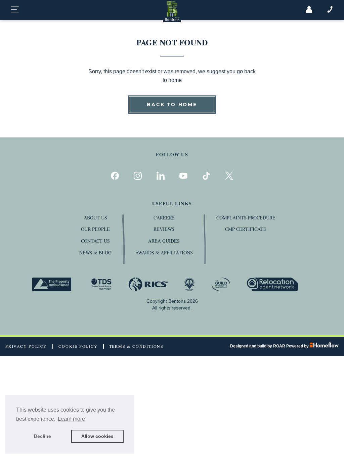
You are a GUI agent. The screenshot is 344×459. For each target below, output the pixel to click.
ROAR (279, 346)
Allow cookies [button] (97, 436)
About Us (95, 217)
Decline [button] (42, 436)
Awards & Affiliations (164, 252)
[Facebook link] (115, 176)
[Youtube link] (183, 176)
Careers (164, 217)
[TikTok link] (206, 176)
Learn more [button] (71, 419)
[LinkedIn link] (161, 176)
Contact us (95, 241)
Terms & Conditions (136, 346)
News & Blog (95, 252)
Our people (95, 229)
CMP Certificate (245, 229)
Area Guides (164, 241)
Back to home (172, 104)
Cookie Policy (77, 346)
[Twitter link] (229, 176)
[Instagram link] (138, 176)
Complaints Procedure (245, 217)
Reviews (164, 229)
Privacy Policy (26, 346)
